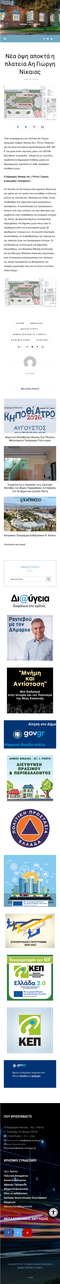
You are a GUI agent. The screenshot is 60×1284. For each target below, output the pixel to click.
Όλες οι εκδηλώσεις (16, 1193)
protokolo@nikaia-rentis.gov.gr (21, 1148)
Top (30, 1277)
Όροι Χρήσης (11, 1171)
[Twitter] (18, 1232)
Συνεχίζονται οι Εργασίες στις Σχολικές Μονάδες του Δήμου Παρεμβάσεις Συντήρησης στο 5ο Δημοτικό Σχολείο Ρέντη (30, 488)
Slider (20, 323)
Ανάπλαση (36, 323)
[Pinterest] (34, 127)
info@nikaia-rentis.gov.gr (32, 1140)
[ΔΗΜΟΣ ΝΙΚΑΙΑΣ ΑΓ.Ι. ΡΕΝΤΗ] (30, 17)
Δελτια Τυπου (31, 79)
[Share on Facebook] (18, 127)
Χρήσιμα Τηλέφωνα (15, 1184)
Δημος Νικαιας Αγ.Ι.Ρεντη (29, 334)
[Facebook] (8, 1232)
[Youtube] (27, 1232)
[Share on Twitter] (26, 127)
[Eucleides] (54, 1213)
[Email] (42, 127)
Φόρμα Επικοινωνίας (16, 1188)
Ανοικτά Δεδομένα (15, 1180)
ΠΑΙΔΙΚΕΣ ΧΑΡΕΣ (20, 340)
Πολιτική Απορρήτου (16, 1175)
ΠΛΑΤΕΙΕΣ (42, 340)
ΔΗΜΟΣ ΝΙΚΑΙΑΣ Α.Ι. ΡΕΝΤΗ (29, 1268)
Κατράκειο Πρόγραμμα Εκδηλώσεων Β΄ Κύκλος (30, 535)
